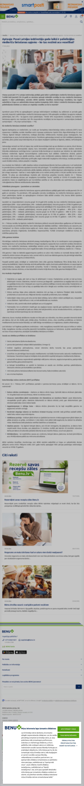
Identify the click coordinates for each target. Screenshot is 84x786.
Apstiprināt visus (68, 729)
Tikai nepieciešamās (68, 735)
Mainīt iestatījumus (67, 745)
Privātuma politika (68, 743)
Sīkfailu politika (68, 740)
